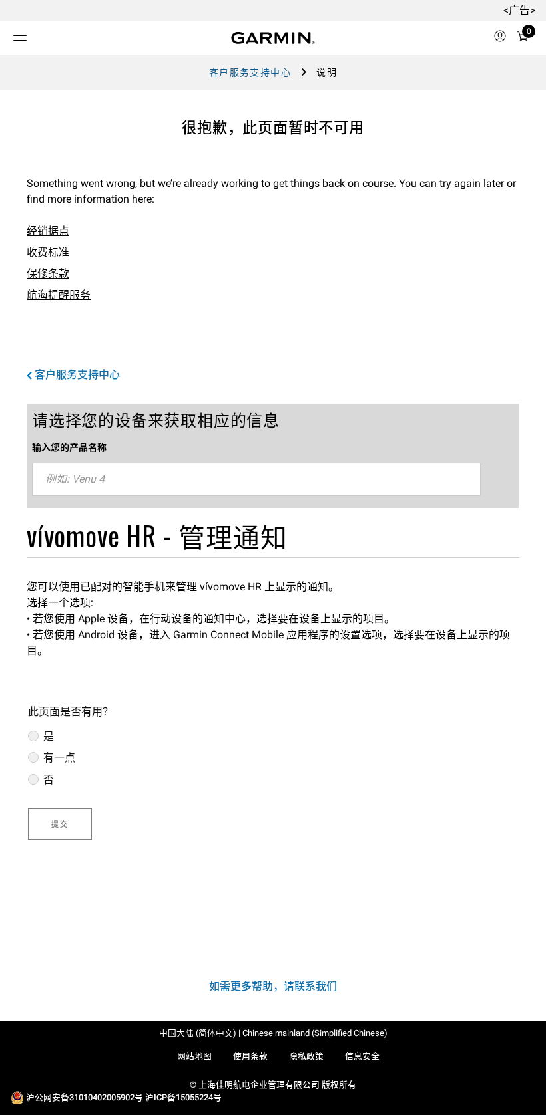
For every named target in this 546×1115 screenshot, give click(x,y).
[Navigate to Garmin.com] (273, 38)
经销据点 (48, 231)
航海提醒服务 (59, 295)
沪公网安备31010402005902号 (84, 1097)
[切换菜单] (8, 34)
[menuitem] (500, 38)
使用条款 (250, 1056)
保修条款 (48, 273)
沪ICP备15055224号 (183, 1097)
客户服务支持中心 (250, 72)
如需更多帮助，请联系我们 (273, 986)
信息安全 (362, 1056)
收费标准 (48, 252)
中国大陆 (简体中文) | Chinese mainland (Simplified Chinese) (273, 1033)
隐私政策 (306, 1056)
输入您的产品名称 (69, 447)
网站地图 (194, 1056)
